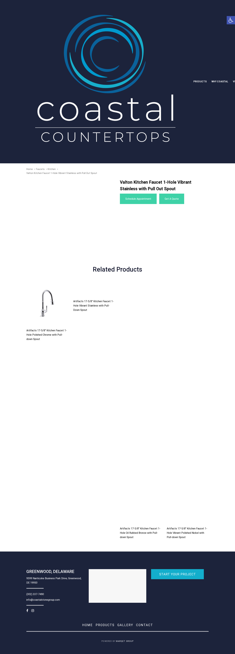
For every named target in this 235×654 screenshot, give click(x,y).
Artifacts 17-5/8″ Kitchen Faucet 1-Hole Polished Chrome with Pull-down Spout (46, 335)
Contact (144, 625)
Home (29, 169)
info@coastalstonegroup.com (43, 599)
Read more (47, 320)
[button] (231, 20)
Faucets (40, 169)
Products (105, 625)
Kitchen (52, 169)
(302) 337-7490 (35, 594)
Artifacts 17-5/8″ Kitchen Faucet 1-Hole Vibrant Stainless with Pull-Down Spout (93, 305)
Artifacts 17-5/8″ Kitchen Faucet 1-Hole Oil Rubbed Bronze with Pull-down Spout (140, 533)
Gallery (125, 625)
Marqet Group (124, 641)
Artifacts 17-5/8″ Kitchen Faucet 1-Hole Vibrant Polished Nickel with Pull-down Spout (187, 533)
